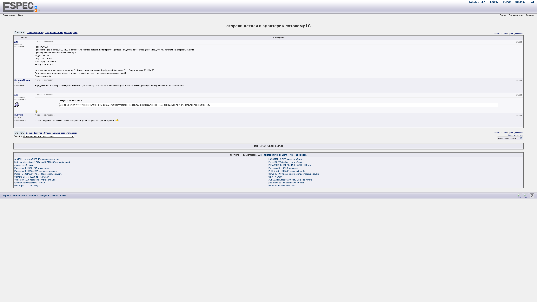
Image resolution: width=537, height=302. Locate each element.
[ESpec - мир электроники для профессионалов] (18, 13)
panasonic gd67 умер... (24, 165)
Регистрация (9, 15)
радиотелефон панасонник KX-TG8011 (286, 183)
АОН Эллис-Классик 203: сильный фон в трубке (290, 180)
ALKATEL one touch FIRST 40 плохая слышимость (36, 159)
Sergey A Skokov (22, 80)
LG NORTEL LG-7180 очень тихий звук (285, 159)
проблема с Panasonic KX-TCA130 (29, 183)
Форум (43, 195)
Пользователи (516, 15)
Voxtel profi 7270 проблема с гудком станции (35, 180)
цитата (519, 42)
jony (16, 41)
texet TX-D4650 (275, 177)
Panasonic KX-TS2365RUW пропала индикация (35, 171)
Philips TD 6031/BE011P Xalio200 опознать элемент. (38, 174)
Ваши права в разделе (507, 138)
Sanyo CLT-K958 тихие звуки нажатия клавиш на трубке (293, 174)
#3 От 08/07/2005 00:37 (46, 95)
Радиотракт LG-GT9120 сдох (27, 186)
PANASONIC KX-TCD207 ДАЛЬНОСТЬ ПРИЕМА (289, 165)
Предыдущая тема (515, 34)
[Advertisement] (501, 8)
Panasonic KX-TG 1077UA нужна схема (32, 168)
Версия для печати (515, 135)
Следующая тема (500, 34)
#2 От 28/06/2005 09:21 (46, 80)
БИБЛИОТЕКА (477, 2)
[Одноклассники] (36, 10)
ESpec (6, 195)
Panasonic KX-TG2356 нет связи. (283, 168)
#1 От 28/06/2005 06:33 (46, 42)
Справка (530, 15)
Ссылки (54, 195)
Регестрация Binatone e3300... (282, 186)
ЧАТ (532, 2)
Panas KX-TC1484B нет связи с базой (285, 162)
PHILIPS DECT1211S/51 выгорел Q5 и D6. (286, 171)
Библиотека (19, 195)
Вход (20, 15)
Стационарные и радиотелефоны (61, 32)
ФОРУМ (507, 2)
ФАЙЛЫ (494, 2)
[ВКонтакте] (36, 7)
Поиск (503, 15)
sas (16, 94)
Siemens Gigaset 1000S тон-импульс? (31, 177)
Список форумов (35, 32)
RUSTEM (18, 115)
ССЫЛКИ (520, 2)
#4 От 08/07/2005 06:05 (46, 115)
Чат (64, 195)
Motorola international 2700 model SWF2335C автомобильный (42, 162)
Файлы (32, 195)
